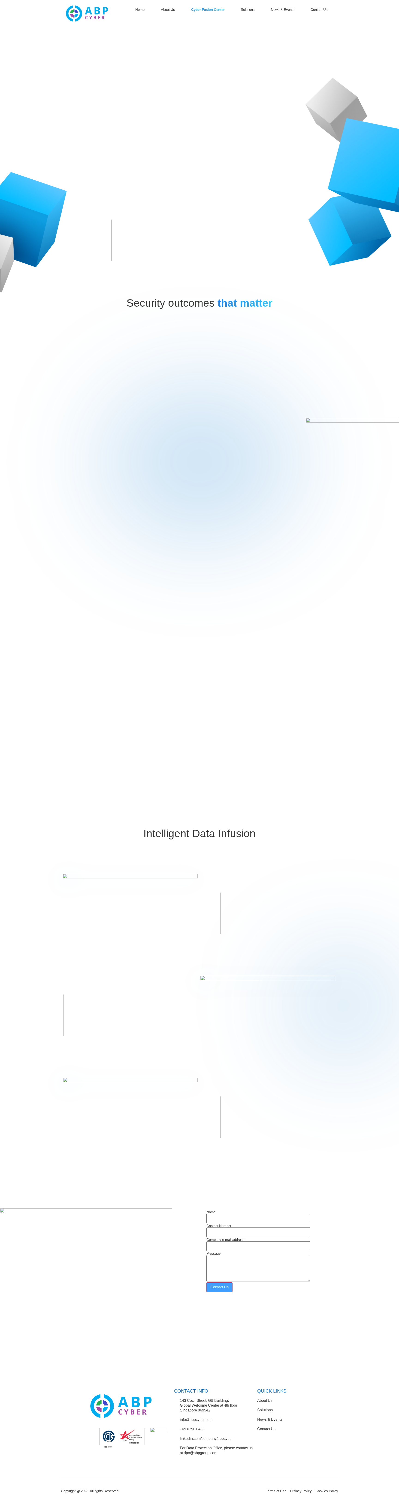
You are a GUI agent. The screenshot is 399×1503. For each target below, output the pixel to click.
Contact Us (319, 10)
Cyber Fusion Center (208, 10)
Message (213, 1253)
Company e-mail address (225, 1239)
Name (211, 1212)
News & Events (282, 10)
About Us (168, 10)
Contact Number (218, 1225)
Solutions (248, 10)
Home (140, 10)
